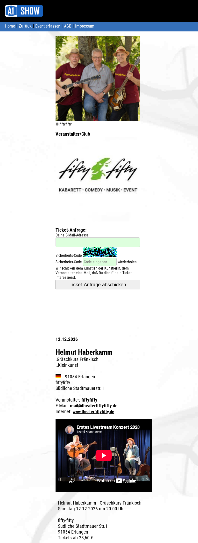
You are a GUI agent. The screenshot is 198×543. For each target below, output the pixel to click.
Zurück (25, 26)
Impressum (84, 26)
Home (10, 26)
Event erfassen (47, 26)
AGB (67, 26)
